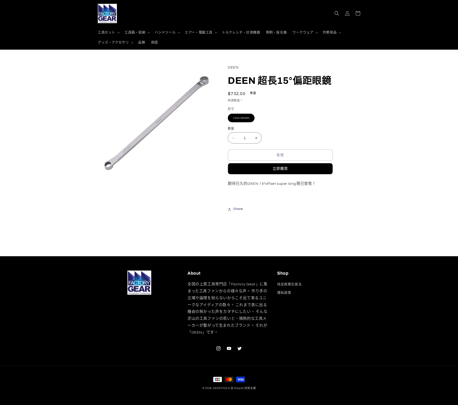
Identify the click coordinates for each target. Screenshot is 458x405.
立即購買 (280, 169)
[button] (108, 32)
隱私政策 (284, 292)
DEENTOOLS (221, 388)
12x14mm (243, 119)
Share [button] (238, 209)
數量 (231, 128)
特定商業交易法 (289, 284)
